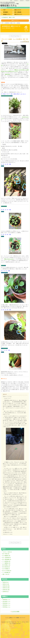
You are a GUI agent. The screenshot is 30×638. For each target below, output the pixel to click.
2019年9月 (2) (5, 591)
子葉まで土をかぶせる (8, 259)
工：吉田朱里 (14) (6, 561)
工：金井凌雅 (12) (6, 572)
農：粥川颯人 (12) (6, 565)
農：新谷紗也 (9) (6, 566)
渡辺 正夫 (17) (6, 574)
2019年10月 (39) (6, 589)
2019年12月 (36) (6, 586)
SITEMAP (27, 0)
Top (15, 36)
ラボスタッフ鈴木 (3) (7, 552)
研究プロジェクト (17, 14)
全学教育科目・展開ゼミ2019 (8, 17)
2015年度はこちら (6, 605)
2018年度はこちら (6, 599)
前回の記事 (7, 74)
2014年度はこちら (6, 607)
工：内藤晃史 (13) (6, 563)
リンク (6, 617)
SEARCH (22, 0)
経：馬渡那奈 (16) (6, 555)
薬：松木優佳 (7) (6, 568)
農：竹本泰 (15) (6, 553)
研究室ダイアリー (6, 14)
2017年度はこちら (6, 601)
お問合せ (11, 617)
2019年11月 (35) (6, 587)
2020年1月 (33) (6, 584)
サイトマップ (22, 617)
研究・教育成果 (17, 12)
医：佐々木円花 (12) (7, 570)
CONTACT (16, 0)
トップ (6, 10)
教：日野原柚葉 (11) (7, 559)
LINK (11, 0)
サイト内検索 (16, 617)
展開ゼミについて (15, 20)
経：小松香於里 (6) (7, 557)
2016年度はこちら (6, 603)
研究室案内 (6, 12)
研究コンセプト (17, 10)
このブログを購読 (15, 611)
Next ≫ (18, 36)
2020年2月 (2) (5, 582)
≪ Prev (11, 36)
